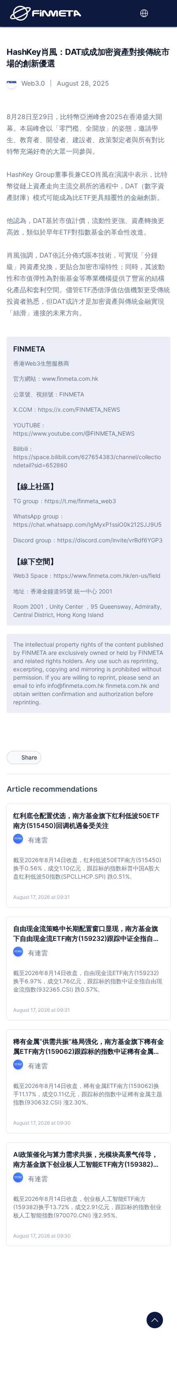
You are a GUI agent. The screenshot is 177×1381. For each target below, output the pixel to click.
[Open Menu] (163, 13)
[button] (126, 13)
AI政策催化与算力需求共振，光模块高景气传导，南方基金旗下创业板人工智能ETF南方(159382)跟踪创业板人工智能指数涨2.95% (86, 1164)
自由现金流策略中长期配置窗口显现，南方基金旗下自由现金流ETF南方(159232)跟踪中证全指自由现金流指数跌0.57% (86, 938)
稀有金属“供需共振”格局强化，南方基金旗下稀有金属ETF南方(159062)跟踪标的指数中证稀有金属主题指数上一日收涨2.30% (88, 1051)
